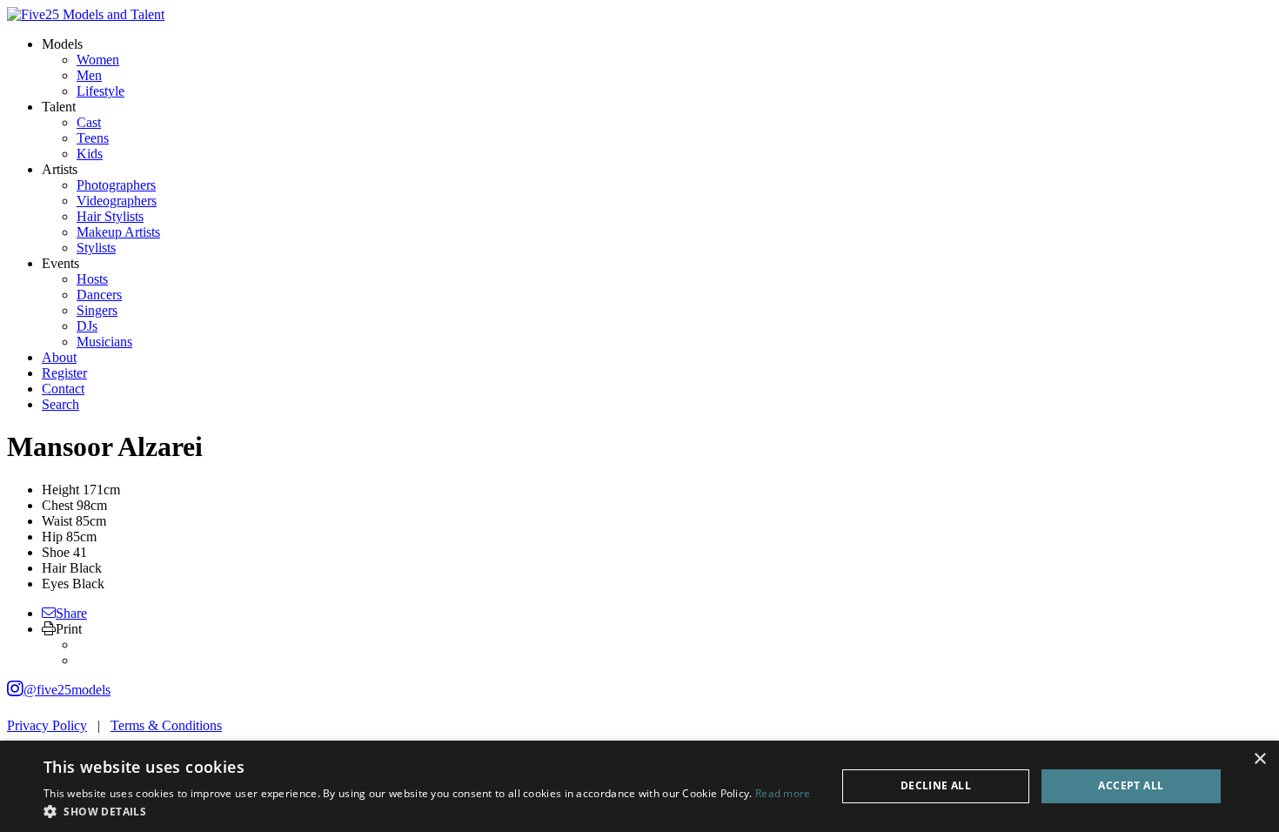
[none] (62, 44)
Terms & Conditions (166, 725)
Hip (52, 536)
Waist (57, 520)
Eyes (55, 583)
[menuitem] (98, 59)
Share (71, 613)
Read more (783, 793)
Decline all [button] (936, 785)
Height (60, 489)
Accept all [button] (1130, 785)
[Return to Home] (85, 14)
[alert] (639, 786)
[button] (427, 810)
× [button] (1259, 759)
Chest (57, 505)
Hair (54, 567)
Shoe (56, 552)
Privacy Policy (47, 725)
